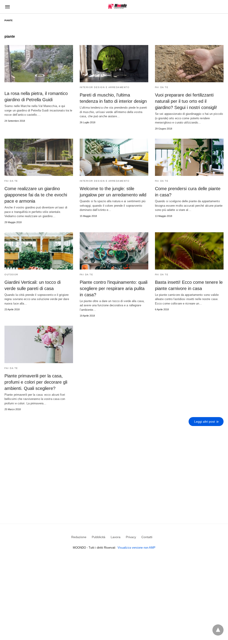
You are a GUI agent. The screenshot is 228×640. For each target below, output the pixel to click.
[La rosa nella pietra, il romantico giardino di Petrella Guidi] (38, 63)
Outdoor (11, 274)
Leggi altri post (204, 421)
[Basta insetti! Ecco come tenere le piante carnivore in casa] (189, 251)
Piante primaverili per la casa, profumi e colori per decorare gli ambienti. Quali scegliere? (35, 382)
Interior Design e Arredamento (105, 87)
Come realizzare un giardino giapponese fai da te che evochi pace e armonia (35, 195)
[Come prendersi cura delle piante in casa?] (189, 157)
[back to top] (218, 630)
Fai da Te (162, 87)
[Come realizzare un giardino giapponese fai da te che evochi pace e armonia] (38, 157)
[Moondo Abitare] (117, 6)
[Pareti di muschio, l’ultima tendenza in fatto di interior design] (114, 63)
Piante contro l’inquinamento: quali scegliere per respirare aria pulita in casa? (113, 288)
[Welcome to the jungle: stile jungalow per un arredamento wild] (114, 157)
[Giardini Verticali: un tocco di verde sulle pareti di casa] (38, 251)
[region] (114, 466)
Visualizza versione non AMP (136, 547)
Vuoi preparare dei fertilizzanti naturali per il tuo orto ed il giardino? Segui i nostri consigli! (186, 101)
